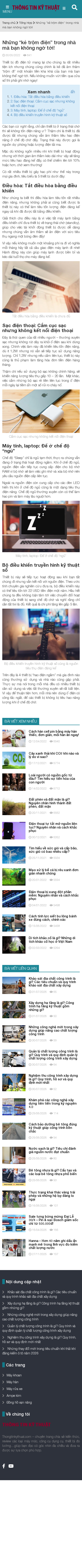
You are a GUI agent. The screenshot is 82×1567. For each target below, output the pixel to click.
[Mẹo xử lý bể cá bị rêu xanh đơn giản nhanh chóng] (14, 876)
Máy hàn (12, 1382)
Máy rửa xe (14, 1389)
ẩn (73, 91)
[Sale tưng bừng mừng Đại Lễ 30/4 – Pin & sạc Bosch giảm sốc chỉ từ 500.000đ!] (14, 1223)
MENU (7, 11)
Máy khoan (14, 1375)
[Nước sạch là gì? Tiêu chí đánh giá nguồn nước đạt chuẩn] (14, 1155)
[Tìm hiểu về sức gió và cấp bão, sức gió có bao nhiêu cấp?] (14, 854)
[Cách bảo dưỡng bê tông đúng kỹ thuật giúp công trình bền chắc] (14, 1131)
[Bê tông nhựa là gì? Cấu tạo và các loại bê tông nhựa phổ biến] (14, 1177)
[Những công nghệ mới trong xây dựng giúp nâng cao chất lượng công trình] (14, 1033)
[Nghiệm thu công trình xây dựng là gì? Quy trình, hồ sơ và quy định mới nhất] (14, 1082)
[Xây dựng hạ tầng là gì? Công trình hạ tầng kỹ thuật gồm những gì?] (14, 1009)
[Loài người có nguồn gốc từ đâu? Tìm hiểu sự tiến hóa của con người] (14, 782)
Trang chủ (8, 22)
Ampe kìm (14, 1395)
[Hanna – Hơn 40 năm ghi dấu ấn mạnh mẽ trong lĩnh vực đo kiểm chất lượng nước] (14, 1247)
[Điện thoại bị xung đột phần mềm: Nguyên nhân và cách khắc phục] (14, 898)
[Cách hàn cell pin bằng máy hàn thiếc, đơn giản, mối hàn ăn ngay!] (14, 738)
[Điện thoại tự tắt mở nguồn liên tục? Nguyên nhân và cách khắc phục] (14, 830)
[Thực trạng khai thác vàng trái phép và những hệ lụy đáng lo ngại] (14, 1199)
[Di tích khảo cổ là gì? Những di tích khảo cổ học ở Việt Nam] (14, 944)
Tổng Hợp (25, 22)
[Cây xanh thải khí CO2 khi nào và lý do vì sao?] (14, 760)
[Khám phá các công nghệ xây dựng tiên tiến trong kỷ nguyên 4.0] (14, 1106)
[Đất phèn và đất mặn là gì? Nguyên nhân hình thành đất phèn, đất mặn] (14, 806)
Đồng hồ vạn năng (19, 1402)
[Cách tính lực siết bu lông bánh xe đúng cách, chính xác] (14, 923)
